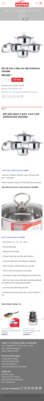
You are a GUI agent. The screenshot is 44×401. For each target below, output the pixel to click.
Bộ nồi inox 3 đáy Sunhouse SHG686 (16, 92)
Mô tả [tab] (4, 109)
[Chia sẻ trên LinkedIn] (22, 96)
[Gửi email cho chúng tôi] (32, 388)
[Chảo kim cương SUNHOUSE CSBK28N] (11, 317)
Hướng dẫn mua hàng (10, 359)
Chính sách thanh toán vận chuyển (14, 366)
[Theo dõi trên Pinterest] (36, 388)
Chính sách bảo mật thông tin (12, 379)
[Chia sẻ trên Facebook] (7, 96)
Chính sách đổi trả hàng (10, 361)
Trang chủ (8, 11)
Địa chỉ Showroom (8, 382)
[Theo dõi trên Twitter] (29, 388)
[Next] (43, 323)
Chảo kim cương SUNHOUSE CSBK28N (11, 331)
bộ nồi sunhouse (32, 92)
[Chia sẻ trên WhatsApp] (3, 96)
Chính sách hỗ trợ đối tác (11, 377)
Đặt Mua (17, 80)
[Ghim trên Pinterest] (18, 96)
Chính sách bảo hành (9, 364)
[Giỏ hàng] (40, 3)
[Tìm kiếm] (36, 4)
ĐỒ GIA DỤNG (20, 11)
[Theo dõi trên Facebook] (21, 388)
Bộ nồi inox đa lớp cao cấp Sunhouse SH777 (31, 331)
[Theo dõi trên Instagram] (25, 388)
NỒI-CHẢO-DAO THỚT (15, 89)
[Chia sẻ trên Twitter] (10, 96)
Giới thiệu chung (8, 374)
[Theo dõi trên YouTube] (40, 388)
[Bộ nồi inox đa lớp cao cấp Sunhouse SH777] (32, 317)
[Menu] (3, 3)
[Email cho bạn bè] (14, 96)
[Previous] (1, 323)
